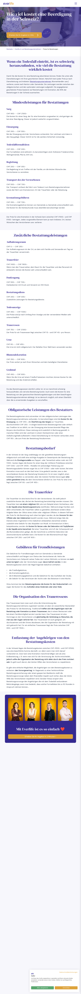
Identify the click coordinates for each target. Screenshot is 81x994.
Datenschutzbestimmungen (68, 972)
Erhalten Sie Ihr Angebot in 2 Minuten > (40, 736)
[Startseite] (8, 3)
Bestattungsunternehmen (40, 81)
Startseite (10, 49)
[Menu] (76, 3)
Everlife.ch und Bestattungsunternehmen (28, 49)
